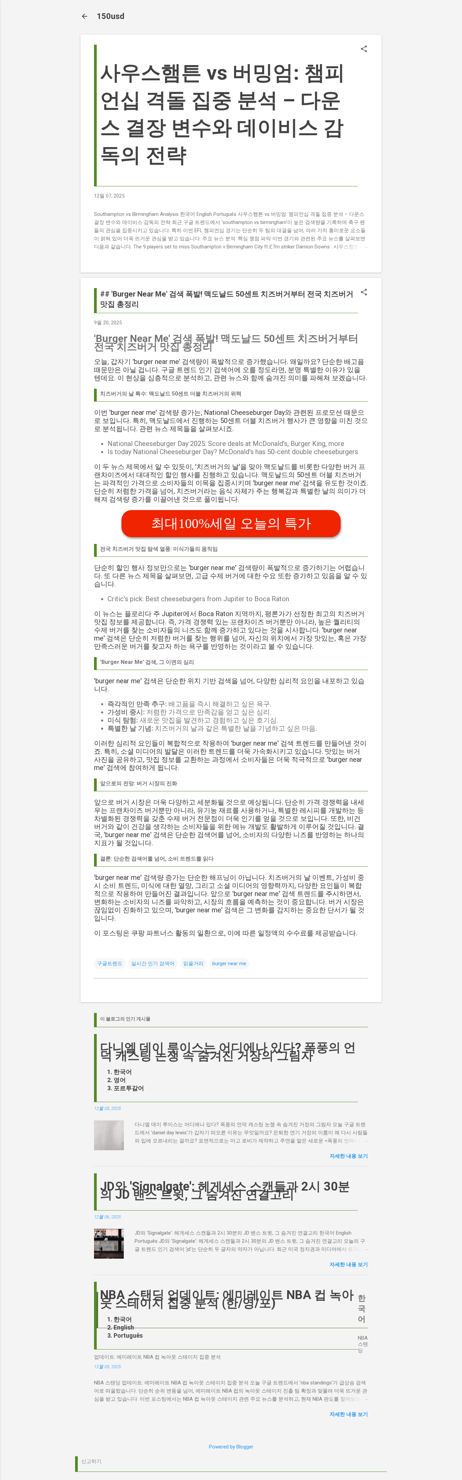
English (124, 1327)
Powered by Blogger (231, 1447)
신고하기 (91, 1461)
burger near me (229, 963)
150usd (110, 16)
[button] (364, 49)
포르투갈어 (129, 1088)
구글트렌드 (109, 963)
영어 (120, 1079)
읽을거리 (193, 963)
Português (128, 1335)
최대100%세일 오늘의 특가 (231, 523)
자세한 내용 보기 (349, 1156)
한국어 (123, 1071)
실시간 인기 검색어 (153, 963)
